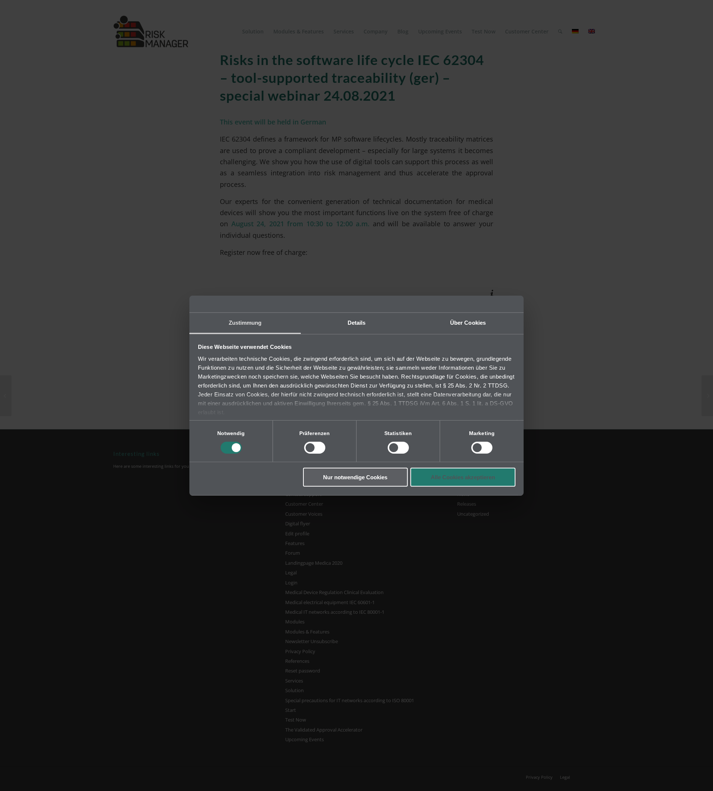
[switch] (314, 448)
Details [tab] (357, 322)
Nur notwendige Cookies (355, 477)
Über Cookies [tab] (468, 322)
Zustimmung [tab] (245, 322)
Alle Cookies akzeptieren (463, 477)
